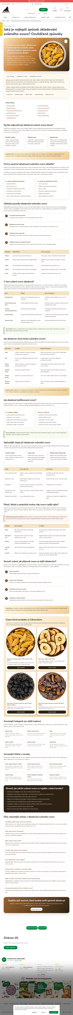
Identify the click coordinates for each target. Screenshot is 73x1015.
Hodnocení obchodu (6, 4)
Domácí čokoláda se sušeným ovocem (35, 777)
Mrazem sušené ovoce (36, 733)
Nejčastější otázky (11, 118)
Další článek (42, 928)
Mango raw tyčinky (58, 776)
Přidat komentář (10, 947)
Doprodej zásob (31, 13)
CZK (67, 4)
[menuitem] (6, 17)
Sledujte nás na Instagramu (39, 978)
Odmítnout (43, 1012)
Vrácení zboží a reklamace (34, 1003)
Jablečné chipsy (13, 777)
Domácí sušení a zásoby (13, 115)
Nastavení (34, 1012)
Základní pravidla (11, 108)
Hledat (43, 9)
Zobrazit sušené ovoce (36, 909)
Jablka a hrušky (13, 744)
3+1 (39, 13)
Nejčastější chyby (11, 113)
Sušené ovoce (9, 80)
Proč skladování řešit (43, 105)
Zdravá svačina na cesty (35, 766)
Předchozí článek (32, 928)
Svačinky (45, 13)
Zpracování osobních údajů (47, 1003)
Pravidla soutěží (58, 1003)
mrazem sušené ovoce (58, 87)
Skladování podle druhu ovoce (14, 110)
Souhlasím (54, 1012)
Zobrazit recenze (17, 960)
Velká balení (58, 744)
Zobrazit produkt (21, 667)
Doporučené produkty (43, 115)
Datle (57, 733)
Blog (13, 4)
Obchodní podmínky (13, 1003)
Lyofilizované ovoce (43, 110)
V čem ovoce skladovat (43, 108)
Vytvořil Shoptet (68, 1012)
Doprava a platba (23, 1003)
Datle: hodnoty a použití (58, 765)
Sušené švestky (36, 744)
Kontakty (6, 1003)
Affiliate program (67, 1003)
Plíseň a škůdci (41, 113)
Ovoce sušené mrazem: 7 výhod (14, 766)
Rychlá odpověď (11, 105)
